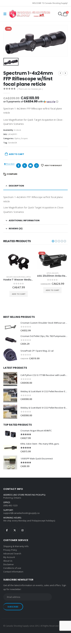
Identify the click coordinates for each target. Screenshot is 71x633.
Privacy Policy (10, 549)
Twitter (24, 165)
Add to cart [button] (18, 294)
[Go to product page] (18, 261)
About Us (8, 560)
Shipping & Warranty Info (16, 546)
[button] (5, 14)
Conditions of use (12, 568)
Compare (12, 174)
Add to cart (16, 154)
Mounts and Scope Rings (15, 277)
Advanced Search (12, 553)
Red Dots (55, 273)
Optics (17, 138)
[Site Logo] (29, 14)
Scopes (24, 138)
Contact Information (13, 571)
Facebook (18, 165)
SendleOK (12, 142)
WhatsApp (36, 165)
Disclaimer (8, 564)
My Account (9, 557)
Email (30, 165)
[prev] (60, 73)
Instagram (22, 530)
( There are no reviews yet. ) (30, 89)
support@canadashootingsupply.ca (21, 513)
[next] (65, 73)
